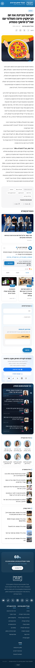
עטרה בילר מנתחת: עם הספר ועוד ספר (16, 533)
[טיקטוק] (13, 378)
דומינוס (11, 189)
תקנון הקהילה (26, 638)
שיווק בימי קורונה (18, 647)
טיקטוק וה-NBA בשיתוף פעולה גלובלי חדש (9, 291)
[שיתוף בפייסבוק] (28, 30)
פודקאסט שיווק (12, 617)
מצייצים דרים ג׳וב (17, 651)
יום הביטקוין (21, 193)
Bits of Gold (19, 189)
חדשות (30, 11)
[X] (17, 378)
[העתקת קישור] (16, 30)
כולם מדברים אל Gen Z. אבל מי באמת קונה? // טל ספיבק (15, 481)
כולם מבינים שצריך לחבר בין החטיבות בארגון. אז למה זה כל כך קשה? (16, 494)
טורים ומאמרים (12, 624)
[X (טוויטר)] (13, 600)
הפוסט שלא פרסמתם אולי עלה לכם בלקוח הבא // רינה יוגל (15, 487)
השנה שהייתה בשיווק (11, 631)
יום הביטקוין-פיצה (12, 193)
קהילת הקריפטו (27, 196)
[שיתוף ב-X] (24, 30)
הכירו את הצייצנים (11, 611)
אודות (28, 611)
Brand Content (18, 654)
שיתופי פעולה (26, 624)
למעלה (17, 665)
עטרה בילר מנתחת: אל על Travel (17, 526)
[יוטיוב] (9, 378)
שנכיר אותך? (13, 614)
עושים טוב (13, 628)
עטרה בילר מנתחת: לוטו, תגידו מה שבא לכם (15, 539)
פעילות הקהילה (25, 621)
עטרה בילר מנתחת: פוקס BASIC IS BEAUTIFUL (16, 520)
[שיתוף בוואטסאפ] (20, 30)
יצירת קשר (26, 634)
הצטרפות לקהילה (25, 628)
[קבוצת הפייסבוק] (27, 600)
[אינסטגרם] (26, 378)
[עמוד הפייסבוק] (32, 600)
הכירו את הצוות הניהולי (23, 617)
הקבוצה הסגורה (17, 374)
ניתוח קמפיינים (12, 621)
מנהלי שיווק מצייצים (17, 2)
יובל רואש (29, 193)
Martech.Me (12, 634)
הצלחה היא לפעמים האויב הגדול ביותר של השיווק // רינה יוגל (14, 500)
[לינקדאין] (21, 378)
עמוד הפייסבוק (16, 369)
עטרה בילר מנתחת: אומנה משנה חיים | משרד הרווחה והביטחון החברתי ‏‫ (16, 513)
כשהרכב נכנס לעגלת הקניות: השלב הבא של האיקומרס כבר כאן (15, 475)
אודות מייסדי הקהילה (24, 614)
